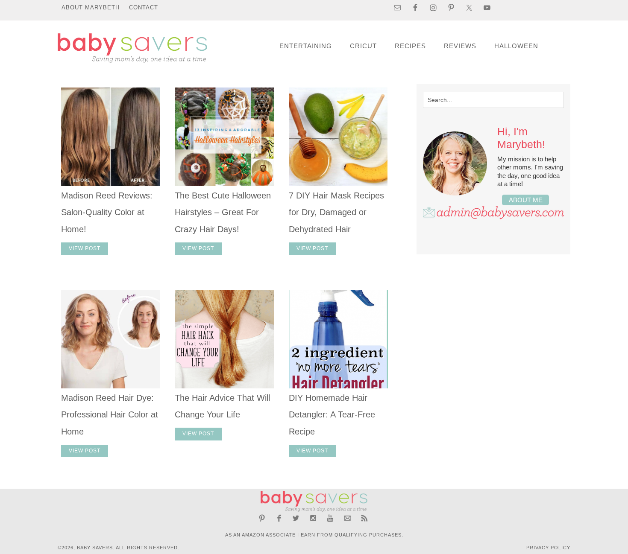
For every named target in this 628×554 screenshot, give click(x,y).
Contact (143, 7)
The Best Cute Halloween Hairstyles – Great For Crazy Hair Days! (223, 212)
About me (526, 200)
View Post (84, 248)
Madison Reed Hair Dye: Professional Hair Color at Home (109, 414)
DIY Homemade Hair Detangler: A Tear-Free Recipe (332, 414)
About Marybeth (91, 7)
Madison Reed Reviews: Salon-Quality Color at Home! (107, 212)
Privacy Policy (548, 547)
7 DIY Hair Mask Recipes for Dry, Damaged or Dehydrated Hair (336, 212)
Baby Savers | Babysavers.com (132, 48)
